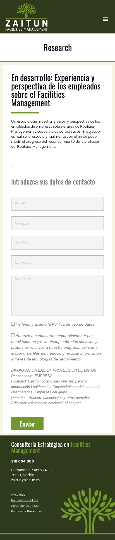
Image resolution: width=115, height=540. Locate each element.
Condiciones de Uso (25, 506)
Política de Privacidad (26, 511)
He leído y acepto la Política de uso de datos (55, 324)
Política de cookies (24, 500)
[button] (105, 19)
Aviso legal (18, 495)
